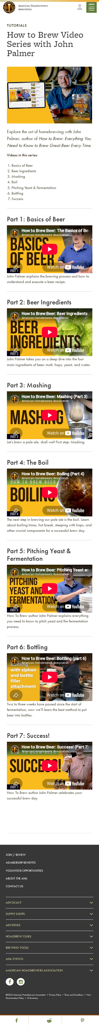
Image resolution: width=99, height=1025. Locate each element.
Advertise (13, 925)
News (13, 976)
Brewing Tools (17, 948)
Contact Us (14, 886)
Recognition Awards (22, 990)
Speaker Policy (19, 1011)
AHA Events (14, 959)
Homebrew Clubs (18, 936)
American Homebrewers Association (34, 970)
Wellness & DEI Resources (26, 997)
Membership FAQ (21, 983)
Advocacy (14, 903)
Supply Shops (15, 914)
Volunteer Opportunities (24, 871)
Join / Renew (16, 855)
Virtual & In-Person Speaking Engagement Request (40, 1004)
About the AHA (16, 878)
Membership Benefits (21, 863)
